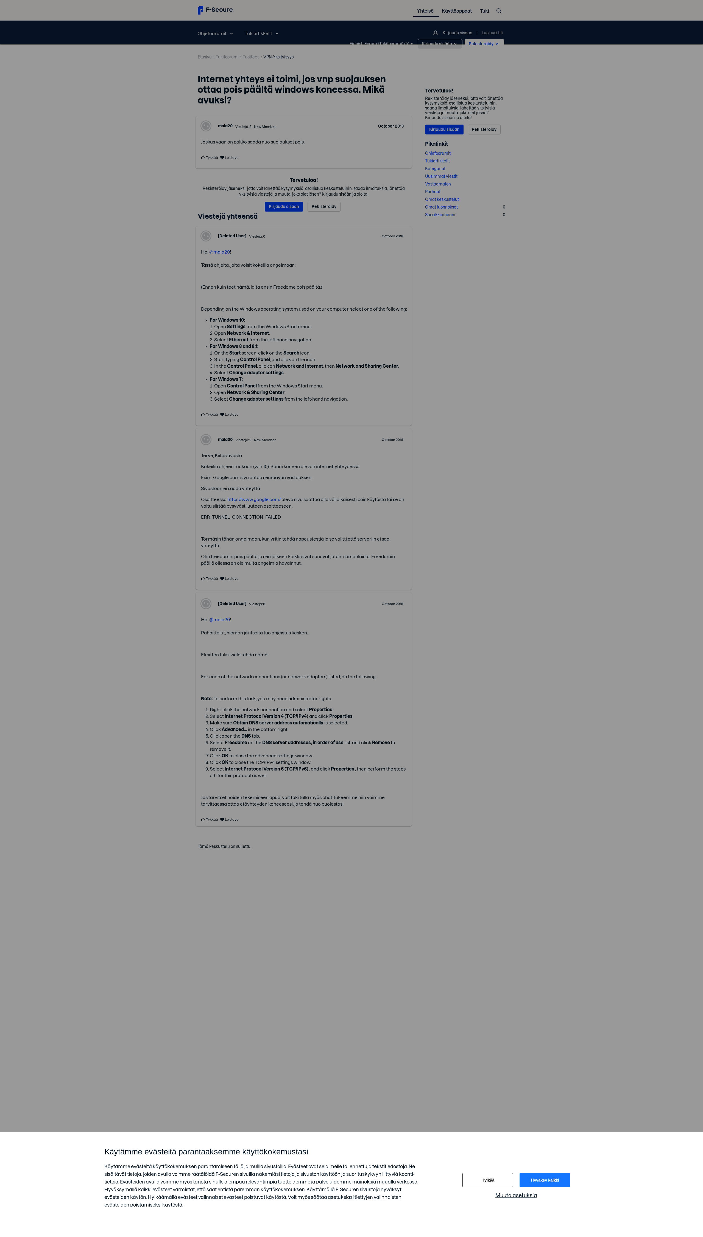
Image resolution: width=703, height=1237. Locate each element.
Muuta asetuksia (516, 1195)
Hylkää (487, 1180)
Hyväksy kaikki (545, 1180)
